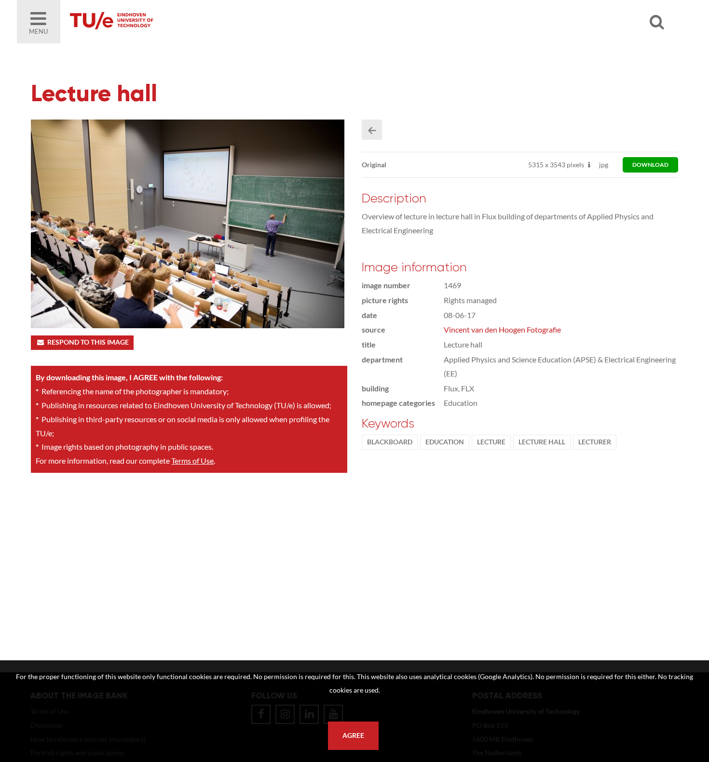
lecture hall (541, 442)
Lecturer (594, 442)
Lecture (491, 442)
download (650, 164)
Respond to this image (88, 342)
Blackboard (389, 442)
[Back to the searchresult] (372, 130)
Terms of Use (192, 460)
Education (444, 442)
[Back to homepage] (180, 21)
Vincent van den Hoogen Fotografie (502, 329)
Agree (353, 735)
